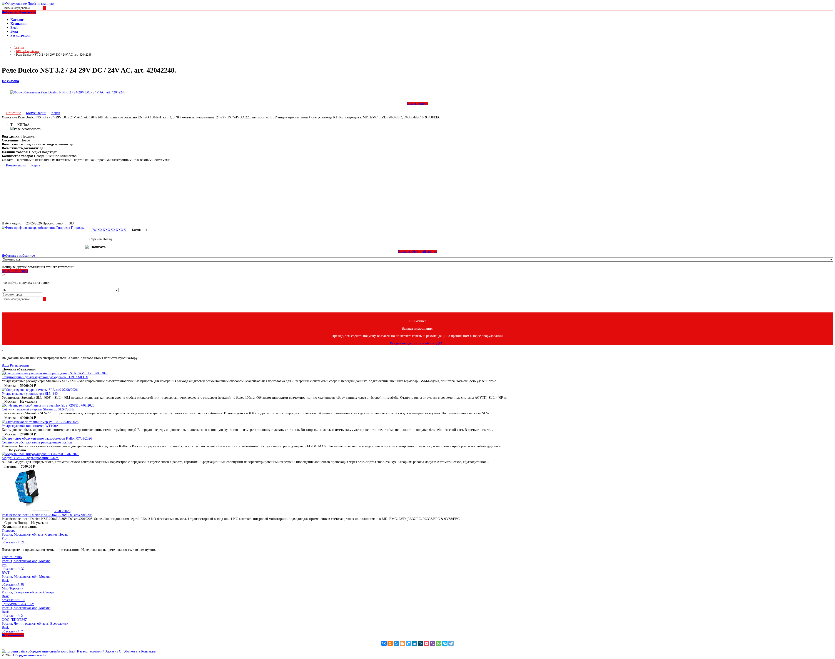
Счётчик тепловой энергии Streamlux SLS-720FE (38, 409)
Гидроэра (78, 227)
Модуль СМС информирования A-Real (30, 458)
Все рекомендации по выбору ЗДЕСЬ (417, 343)
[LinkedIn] (414, 643)
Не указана (10, 81)
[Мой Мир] (396, 643)
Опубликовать (129, 651)
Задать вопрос (417, 103)
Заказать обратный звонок (417, 251)
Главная (19, 47)
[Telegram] (451, 643)
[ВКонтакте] (384, 643)
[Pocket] (426, 643)
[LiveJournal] (420, 643)
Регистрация (19, 365)
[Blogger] (402, 643)
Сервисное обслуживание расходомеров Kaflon (37, 442)
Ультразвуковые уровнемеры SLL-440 (30, 393)
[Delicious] (408, 643)
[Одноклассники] (390, 643)
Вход (5, 365)
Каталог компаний (91, 651)
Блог (72, 651)
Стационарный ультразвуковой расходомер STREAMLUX (45, 377)
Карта (55, 113)
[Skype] (445, 643)
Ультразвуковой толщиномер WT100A (30, 426)
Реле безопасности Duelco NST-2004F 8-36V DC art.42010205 (47, 515)
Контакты (148, 651)
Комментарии (36, 113)
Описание (13, 113)
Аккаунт (111, 651)
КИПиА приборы (15, 271)
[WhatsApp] (438, 643)
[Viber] (432, 643)
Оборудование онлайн (29, 655)
